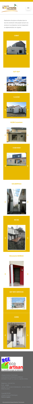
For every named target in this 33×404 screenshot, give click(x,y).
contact (7, 385)
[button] (5, 54)
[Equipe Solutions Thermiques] (9, 8)
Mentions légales (5, 397)
